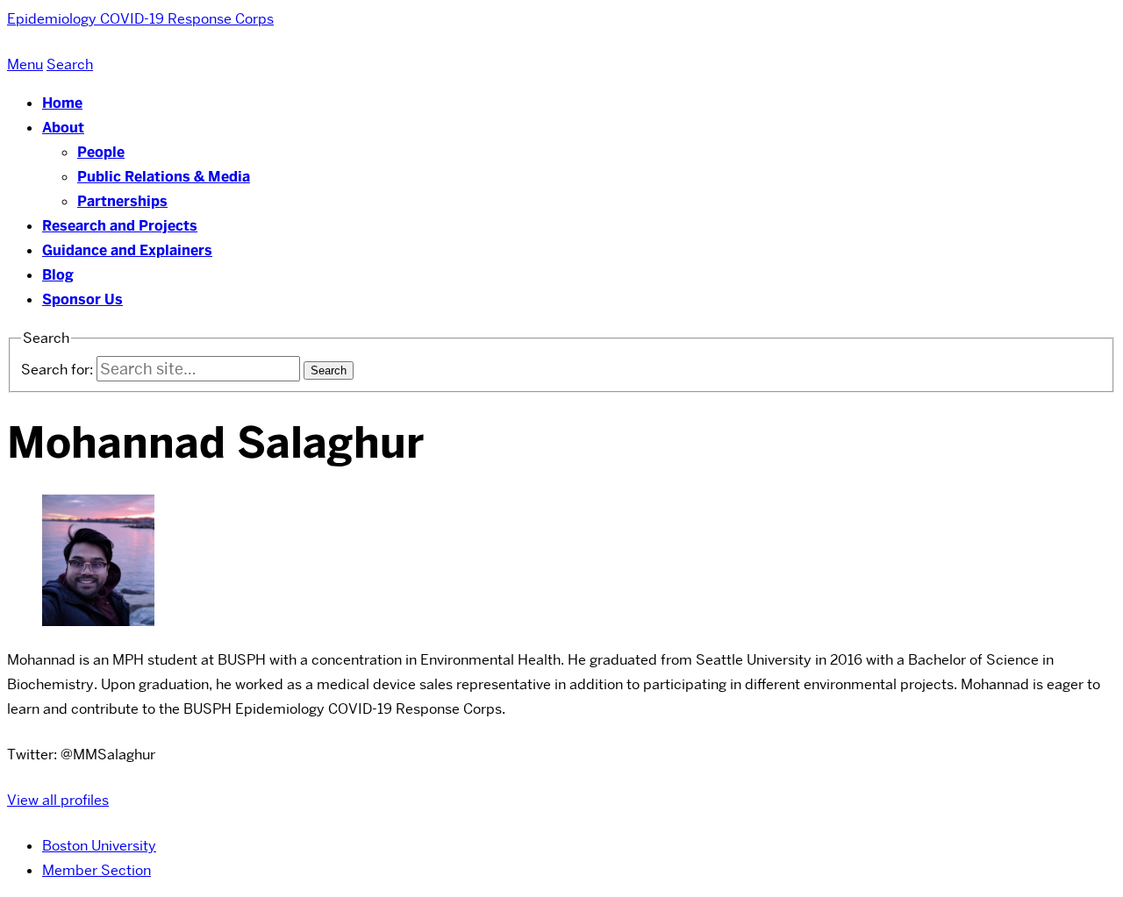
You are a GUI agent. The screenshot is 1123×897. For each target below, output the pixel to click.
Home (62, 103)
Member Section (96, 870)
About (63, 127)
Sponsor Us (82, 299)
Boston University (99, 845)
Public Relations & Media (163, 176)
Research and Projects (119, 226)
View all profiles (58, 800)
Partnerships (122, 201)
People (101, 152)
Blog (58, 275)
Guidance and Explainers (127, 250)
